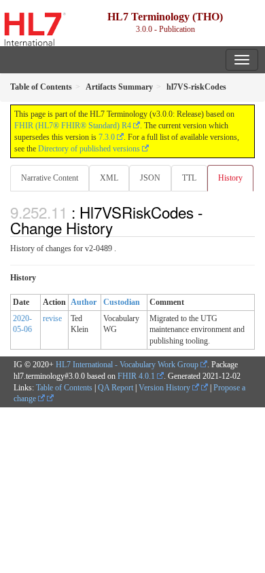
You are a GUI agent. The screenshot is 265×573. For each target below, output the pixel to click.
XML (109, 178)
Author (83, 302)
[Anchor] (120, 227)
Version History (165, 387)
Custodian (121, 302)
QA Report (115, 387)
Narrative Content (49, 178)
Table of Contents (64, 387)
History (230, 178)
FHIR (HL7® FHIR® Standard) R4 (72, 125)
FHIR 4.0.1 (136, 376)
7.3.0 (107, 137)
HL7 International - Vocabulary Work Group (127, 364)
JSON (150, 178)
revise (52, 318)
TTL (189, 178)
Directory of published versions (89, 148)
